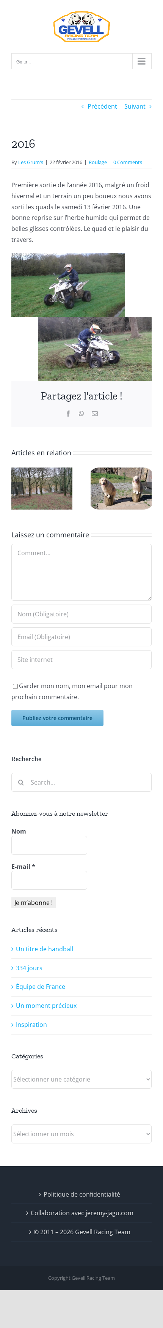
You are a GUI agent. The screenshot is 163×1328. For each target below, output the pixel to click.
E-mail (23, 866)
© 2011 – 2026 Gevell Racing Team (82, 1232)
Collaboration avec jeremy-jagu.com (82, 1213)
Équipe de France (40, 986)
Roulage (98, 162)
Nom (18, 831)
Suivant (135, 106)
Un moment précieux (46, 1005)
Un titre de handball (44, 949)
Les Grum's (30, 162)
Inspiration (31, 1024)
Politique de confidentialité (82, 1194)
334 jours (29, 968)
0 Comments (127, 162)
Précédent (102, 106)
